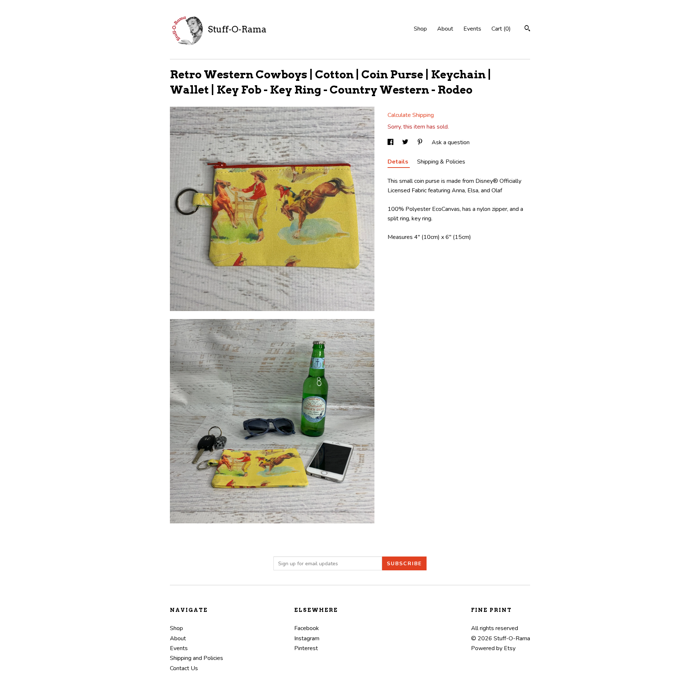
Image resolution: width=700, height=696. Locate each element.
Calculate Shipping (411, 115)
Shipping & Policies (441, 162)
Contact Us (184, 668)
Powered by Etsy (493, 648)
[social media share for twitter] (406, 142)
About (445, 29)
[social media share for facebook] (391, 142)
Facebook (306, 628)
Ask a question (451, 142)
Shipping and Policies (196, 658)
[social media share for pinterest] (420, 142)
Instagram (306, 638)
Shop (420, 29)
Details (399, 162)
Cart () (501, 29)
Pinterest (306, 648)
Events (472, 29)
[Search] (527, 29)
